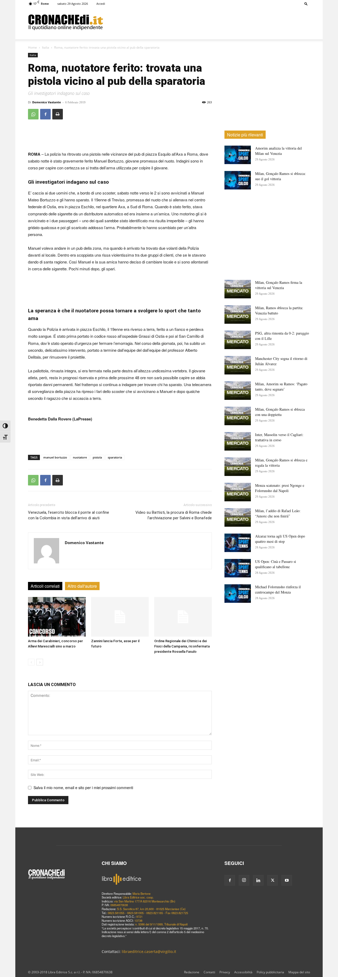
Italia (45, 47)
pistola (97, 457)
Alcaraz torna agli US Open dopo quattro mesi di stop (280, 539)
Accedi (100, 4)
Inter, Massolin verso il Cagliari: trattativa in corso (279, 437)
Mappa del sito (299, 972)
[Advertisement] (206, 22)
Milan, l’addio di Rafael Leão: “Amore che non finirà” (278, 513)
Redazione (191, 972)
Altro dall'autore (82, 586)
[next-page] (39, 662)
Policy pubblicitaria (270, 972)
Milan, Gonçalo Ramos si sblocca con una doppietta (280, 412)
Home (32, 47)
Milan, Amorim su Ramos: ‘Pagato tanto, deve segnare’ (281, 386)
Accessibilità (243, 972)
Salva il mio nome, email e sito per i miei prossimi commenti (83, 787)
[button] (306, 4)
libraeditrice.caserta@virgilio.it (149, 951)
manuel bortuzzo (55, 457)
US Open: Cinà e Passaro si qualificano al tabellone (275, 564)
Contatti (209, 972)
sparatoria (115, 457)
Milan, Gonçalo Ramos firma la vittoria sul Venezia (278, 285)
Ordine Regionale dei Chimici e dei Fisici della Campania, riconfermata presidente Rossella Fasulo (182, 646)
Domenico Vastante (46, 102)
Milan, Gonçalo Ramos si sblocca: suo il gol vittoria (280, 176)
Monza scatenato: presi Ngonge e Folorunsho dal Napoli (279, 488)
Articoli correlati (45, 586)
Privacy (224, 972)
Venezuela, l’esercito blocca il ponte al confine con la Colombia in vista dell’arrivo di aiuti (68, 515)
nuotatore (80, 457)
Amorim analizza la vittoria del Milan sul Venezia (278, 151)
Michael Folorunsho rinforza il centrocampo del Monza (278, 589)
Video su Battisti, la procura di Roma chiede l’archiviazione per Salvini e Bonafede (173, 515)
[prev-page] (31, 662)
